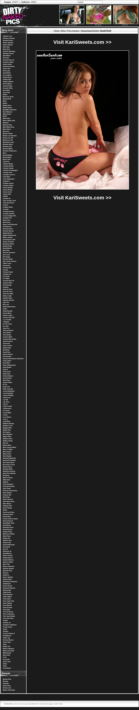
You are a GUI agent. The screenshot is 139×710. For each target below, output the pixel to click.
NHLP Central (7, 477)
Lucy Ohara (7, 417)
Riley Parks (7, 536)
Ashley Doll (7, 79)
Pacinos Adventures (10, 490)
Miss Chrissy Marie (9, 447)
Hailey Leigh (7, 296)
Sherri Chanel (7, 555)
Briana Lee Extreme (10, 135)
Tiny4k (5, 620)
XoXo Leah (7, 661)
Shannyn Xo (7, 551)
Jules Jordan (7, 345)
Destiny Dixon (8, 229)
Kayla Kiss (6, 374)
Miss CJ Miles (7, 449)
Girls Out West (8, 293)
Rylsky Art (6, 538)
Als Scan (6, 58)
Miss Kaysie (7, 451)
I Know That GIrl (8, 317)
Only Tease (7, 488)
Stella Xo (6, 575)
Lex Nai (5, 400)
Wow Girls (6, 655)
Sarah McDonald (8, 545)
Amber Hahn (7, 64)
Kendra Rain (7, 378)
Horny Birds (7, 313)
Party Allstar (7, 493)
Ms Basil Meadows (9, 458)
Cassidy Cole (7, 172)
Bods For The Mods (71, 25)
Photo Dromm (8, 499)
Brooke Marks (8, 148)
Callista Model (8, 164)
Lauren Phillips (8, 395)
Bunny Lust (7, 688)
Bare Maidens (7, 112)
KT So (5, 384)
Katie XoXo (7, 371)
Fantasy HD (7, 267)
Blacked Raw (7, 125)
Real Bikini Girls (8, 523)
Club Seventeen (8, 203)
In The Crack (7, 324)
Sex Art (5, 549)
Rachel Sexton (8, 521)
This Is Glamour (8, 614)
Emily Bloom (7, 248)
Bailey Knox (7, 105)
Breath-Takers (8, 133)
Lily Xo (5, 404)
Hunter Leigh (7, 315)
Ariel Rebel (7, 73)
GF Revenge (7, 285)
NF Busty (6, 475)
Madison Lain (7, 425)
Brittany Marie (8, 144)
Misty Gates (7, 454)
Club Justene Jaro (9, 200)
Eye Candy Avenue (9, 261)
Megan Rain (7, 436)
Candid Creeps (8, 168)
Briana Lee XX (8, 140)
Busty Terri (7, 159)
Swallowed (7, 583)
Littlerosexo (7, 408)
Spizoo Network (8, 566)
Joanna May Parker (9, 339)
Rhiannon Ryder (8, 534)
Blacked (6, 122)
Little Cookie (7, 406)
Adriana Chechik (9, 38)
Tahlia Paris (7, 592)
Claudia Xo (7, 198)
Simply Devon (8, 558)
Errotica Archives (9, 252)
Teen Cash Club (8, 601)
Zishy (5, 666)
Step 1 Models (8, 577)
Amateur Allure (8, 62)
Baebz (5, 103)
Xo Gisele (6, 659)
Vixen (5, 644)
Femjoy (5, 270)
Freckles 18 (7, 274)
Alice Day (6, 47)
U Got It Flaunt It (9, 633)
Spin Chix (6, 564)
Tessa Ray (6, 609)
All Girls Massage (9, 51)
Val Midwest (7, 635)
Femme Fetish (8, 272)
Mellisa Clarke (8, 441)
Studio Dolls (7, 579)
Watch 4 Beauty (8, 648)
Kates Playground (9, 365)
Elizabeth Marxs (8, 244)
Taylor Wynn (7, 596)
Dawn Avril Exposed (10, 224)
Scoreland (6, 547)
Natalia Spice (7, 467)
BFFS (5, 116)
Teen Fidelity (7, 603)
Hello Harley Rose (9, 306)
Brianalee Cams (8, 142)
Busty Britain (7, 155)
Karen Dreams (8, 354)
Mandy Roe (7, 430)
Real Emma (7, 525)
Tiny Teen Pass (8, 618)
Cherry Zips (7, 194)
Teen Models (7, 605)
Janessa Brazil (8, 330)
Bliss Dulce (7, 129)
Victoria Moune (8, 640)
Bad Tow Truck (8, 97)
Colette (5, 205)
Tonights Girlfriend (9, 625)
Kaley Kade (7, 348)
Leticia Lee (7, 397)
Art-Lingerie (7, 75)
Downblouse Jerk (9, 239)
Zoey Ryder (7, 668)
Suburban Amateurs (10, 581)
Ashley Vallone (8, 81)
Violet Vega (7, 642)
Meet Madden (7, 434)
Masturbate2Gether (90, 31)
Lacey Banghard (8, 391)
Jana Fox (6, 328)
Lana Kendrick (8, 393)
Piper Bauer (7, 503)
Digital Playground (9, 235)
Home (57, 31)
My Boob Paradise (9, 460)
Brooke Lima (7, 146)
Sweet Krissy (7, 586)
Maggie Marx (7, 428)
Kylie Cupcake (8, 389)
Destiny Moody (8, 231)
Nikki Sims (6, 480)
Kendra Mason (8, 376)
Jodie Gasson (8, 341)
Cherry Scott (7, 192)
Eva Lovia (6, 255)
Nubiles (5, 482)
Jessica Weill (7, 337)
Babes (5, 94)
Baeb (5, 101)
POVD (5, 510)
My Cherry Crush (9, 464)
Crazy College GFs (9, 216)
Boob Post (125, 25)
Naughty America (9, 471)
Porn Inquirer (73, 31)
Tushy (5, 629)
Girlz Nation (98, 25)
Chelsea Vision (8, 185)
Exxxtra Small (7, 259)
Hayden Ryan (7, 298)
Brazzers (6, 131)
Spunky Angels (8, 568)
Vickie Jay (6, 638)
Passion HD (7, 495)
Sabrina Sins (7, 540)
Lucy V (5, 419)
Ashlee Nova (7, 77)
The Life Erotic (8, 612)
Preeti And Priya (8, 512)
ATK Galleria (7, 84)
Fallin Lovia (7, 263)
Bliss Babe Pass (8, 127)
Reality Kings (7, 532)
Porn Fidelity (7, 508)
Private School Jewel (10, 519)
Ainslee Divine (8, 40)
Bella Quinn (7, 114)
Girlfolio (6, 287)
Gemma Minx (7, 283)
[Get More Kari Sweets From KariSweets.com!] (82, 189)
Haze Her (6, 302)
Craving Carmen (8, 213)
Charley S (6, 181)
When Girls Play (8, 651)
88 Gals (5, 681)
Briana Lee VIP (8, 138)
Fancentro (6, 265)
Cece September (8, 179)
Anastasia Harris (8, 66)
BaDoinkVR (7, 99)
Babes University (9, 690)
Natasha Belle (8, 469)
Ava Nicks (6, 90)
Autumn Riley (8, 88)
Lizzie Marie (7, 413)
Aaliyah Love (7, 36)
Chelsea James (8, 183)
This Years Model (9, 616)
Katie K (5, 369)
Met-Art (5, 443)
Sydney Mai (7, 590)
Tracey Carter (7, 627)
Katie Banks (7, 367)
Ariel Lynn (6, 71)
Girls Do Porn (7, 289)
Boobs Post (7, 679)
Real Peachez (7, 529)
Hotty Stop (7, 685)
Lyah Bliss (6, 421)
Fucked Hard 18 (8, 280)
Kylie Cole (6, 387)
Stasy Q (5, 573)
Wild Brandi (7, 653)
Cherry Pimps (7, 190)
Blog (63, 31)
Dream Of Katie (8, 242)
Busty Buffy (7, 157)
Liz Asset (6, 410)
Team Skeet (7, 599)
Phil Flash (6, 497)
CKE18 (5, 196)
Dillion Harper (8, 237)
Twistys (5, 631)
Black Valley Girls (9, 120)
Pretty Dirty (7, 516)
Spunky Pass (7, 570)
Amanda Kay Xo (8, 60)
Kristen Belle (7, 382)
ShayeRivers (7, 553)
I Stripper (6, 322)
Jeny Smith (7, 332)
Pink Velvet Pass (8, 501)
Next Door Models (9, 473)
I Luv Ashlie (7, 319)
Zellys (5, 664)
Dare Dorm (6, 222)
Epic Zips (6, 250)
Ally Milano (7, 55)
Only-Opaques (8, 484)
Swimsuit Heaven (9, 588)
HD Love (6, 304)
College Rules (8, 207)
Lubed (5, 415)
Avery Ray (6, 92)
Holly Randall (7, 311)
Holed (5, 309)
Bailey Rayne (7, 107)
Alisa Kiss (6, 49)
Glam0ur (6, 683)
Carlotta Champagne (10, 170)
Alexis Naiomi (8, 45)
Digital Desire (7, 233)
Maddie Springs (8, 423)
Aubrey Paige (7, 86)
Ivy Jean (6, 326)
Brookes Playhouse (10, 151)
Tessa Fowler (7, 607)
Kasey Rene (7, 361)
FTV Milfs (6, 278)
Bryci (5, 153)
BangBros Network (9, 110)
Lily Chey (6, 402)
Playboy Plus (7, 506)
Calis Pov (6, 161)
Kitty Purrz (6, 380)
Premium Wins (8, 514)
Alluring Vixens (8, 53)
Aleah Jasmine (8, 42)
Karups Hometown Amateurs (13, 358)
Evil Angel (6, 257)
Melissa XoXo (7, 438)
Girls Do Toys (7, 291)
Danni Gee (6, 220)
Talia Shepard (7, 594)
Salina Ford (7, 542)
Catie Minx (6, 177)
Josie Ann (6, 343)
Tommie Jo (7, 622)
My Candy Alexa (8, 462)
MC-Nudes (6, 432)
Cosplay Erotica (8, 211)
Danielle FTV (7, 218)
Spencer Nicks (8, 562)
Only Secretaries (8, 486)
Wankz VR (6, 646)
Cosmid (5, 209)
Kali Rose (6, 350)
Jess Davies (7, 335)
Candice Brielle (8, 166)
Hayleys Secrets (8, 300)
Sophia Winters (8, 560)
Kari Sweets (7, 356)
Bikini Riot (6, 118)
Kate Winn (6, 363)
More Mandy (7, 456)
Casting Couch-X (9, 174)
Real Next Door (8, 527)
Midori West (7, 445)
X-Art (5, 657)
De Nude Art (7, 226)
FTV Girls (6, 276)
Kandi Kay (6, 352)
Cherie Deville (8, 187)
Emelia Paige (7, 246)
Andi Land (6, 68)
